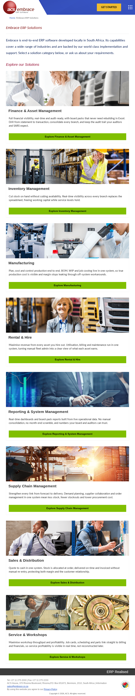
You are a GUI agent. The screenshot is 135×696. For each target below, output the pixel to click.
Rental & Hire (20, 337)
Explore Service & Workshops (67, 656)
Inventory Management (28, 189)
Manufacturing (21, 263)
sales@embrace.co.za (17, 686)
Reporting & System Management (38, 412)
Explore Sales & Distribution (67, 582)
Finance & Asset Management (35, 111)
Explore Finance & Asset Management (67, 136)
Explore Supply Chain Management (67, 508)
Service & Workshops (27, 635)
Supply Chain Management (32, 486)
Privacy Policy (50, 689)
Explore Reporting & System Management (67, 433)
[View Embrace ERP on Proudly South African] (125, 685)
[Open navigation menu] (130, 7)
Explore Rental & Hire (67, 359)
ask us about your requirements (91, 53)
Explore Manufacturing (67, 285)
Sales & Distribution (26, 560)
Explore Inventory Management (67, 211)
